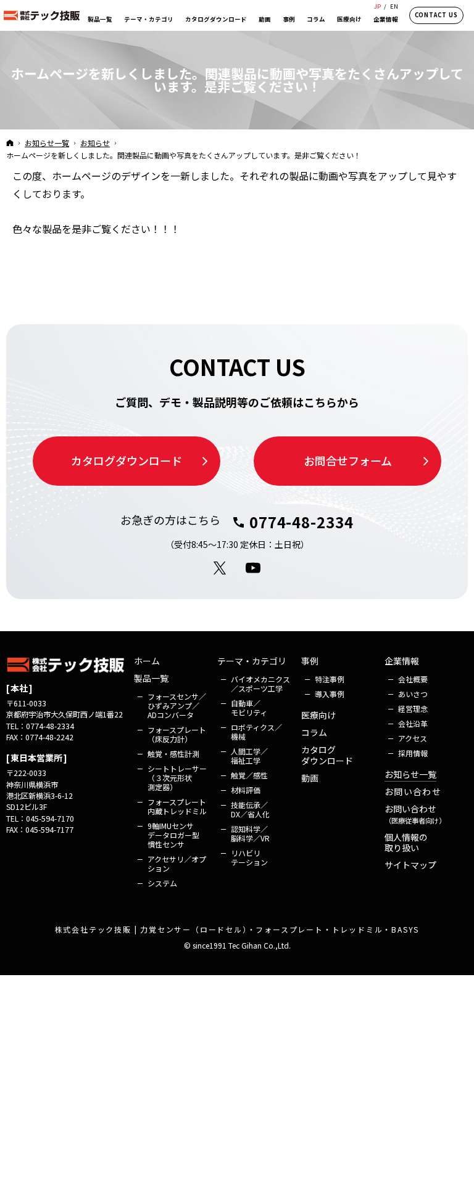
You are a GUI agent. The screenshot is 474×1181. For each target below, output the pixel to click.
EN (394, 6)
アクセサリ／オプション (177, 863)
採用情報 (413, 753)
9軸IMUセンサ (174, 835)
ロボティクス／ (256, 731)
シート (177, 777)
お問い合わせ (413, 792)
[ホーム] (10, 142)
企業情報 (402, 661)
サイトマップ (410, 865)
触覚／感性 (249, 775)
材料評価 (245, 790)
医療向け (318, 715)
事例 (309, 661)
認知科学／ (250, 833)
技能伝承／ (250, 809)
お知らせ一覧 (410, 774)
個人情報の (406, 843)
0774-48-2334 (301, 522)
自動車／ (249, 707)
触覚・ (173, 753)
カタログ (327, 755)
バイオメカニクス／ (260, 683)
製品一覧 (151, 678)
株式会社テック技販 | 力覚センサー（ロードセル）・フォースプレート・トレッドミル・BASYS (237, 929)
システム (162, 883)
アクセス (412, 738)
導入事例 (329, 693)
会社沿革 (413, 723)
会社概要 (413, 679)
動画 (309, 778)
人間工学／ (249, 755)
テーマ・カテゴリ (251, 661)
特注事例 (329, 679)
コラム (314, 732)
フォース (177, 705)
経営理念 (413, 708)
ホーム (147, 661)
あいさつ (413, 693)
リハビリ (249, 857)
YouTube (254, 568)
